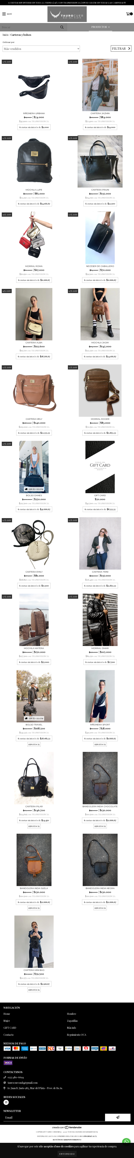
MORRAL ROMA (34, 266)
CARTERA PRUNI (100, 189)
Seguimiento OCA (76, 1034)
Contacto (8, 1034)
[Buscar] (61, 27)
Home (6, 1013)
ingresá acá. (90, 1136)
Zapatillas (72, 1020)
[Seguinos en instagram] (6, 1102)
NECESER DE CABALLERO (100, 266)
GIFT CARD (100, 495)
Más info (71, 1027)
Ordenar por (8, 42)
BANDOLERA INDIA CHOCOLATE (100, 806)
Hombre (71, 1013)
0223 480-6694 (16, 1077)
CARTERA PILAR (34, 806)
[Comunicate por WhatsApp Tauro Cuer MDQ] (126, 1142)
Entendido (67, 1153)
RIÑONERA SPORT (100, 724)
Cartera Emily (34, 571)
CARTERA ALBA (33, 342)
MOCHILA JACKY (100, 342)
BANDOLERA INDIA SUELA (34, 888)
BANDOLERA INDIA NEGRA (100, 888)
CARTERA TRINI (100, 571)
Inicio (6, 34)
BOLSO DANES (34, 495)
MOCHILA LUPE (34, 189)
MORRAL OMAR (100, 648)
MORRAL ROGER (100, 419)
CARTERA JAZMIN (100, 113)
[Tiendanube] (67, 1128)
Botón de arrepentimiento (67, 1139)
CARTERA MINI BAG (34, 970)
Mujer (6, 1020)
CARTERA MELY (34, 419)
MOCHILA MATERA (34, 648)
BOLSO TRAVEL (34, 724)
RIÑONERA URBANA (34, 113)
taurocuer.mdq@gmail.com (23, 1082)
